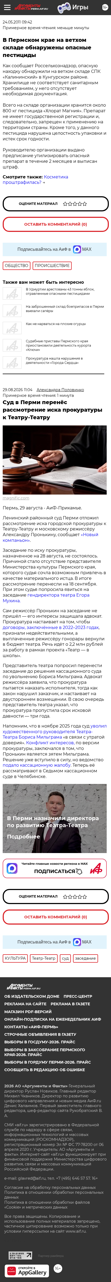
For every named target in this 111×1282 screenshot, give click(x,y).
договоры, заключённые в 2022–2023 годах (51, 627)
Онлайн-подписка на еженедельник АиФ (52, 1019)
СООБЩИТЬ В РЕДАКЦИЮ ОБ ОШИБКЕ (44, 1069)
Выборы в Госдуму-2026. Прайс (39, 1042)
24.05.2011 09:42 (17, 22)
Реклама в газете (70, 1004)
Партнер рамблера (51, 1255)
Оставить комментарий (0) (55, 224)
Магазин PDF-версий (28, 1011)
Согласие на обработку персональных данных (50, 1187)
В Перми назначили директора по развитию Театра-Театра (53, 821)
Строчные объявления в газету (40, 1034)
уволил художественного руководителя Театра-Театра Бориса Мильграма (55, 731)
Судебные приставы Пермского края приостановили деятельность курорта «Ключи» (58, 345)
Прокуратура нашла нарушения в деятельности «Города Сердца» (54, 360)
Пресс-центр (78, 996)
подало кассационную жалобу (37, 765)
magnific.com (16, 498)
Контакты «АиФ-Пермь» (31, 1026)
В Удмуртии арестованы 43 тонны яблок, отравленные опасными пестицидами (60, 291)
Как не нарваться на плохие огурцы (56, 324)
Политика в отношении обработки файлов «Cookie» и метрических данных (47, 1205)
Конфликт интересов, (50, 742)
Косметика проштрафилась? (35, 179)
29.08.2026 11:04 (17, 389)
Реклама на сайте (25, 1004)
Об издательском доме (31, 996)
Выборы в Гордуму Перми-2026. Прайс (47, 1062)
